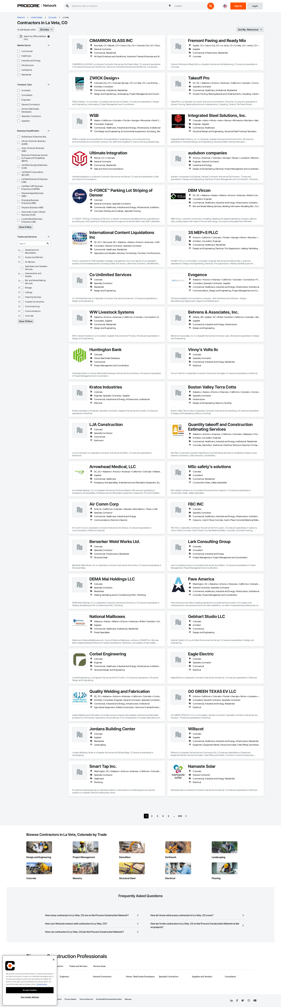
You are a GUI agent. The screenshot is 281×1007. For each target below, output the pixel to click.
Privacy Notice (70, 999)
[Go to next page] (186, 816)
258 (180, 816)
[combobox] (189, 6)
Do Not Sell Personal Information (109, 999)
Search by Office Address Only (35, 37)
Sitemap (128, 999)
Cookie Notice (41, 984)
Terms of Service (86, 999)
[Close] (53, 959)
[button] (18, 51)
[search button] (210, 6)
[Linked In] (231, 1000)
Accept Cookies (30, 990)
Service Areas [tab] (99, 966)
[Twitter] (242, 1000)
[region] (29, 980)
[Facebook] (237, 1000)
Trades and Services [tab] (78, 966)
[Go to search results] (47, 243)
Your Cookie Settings (30, 997)
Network (49, 5)
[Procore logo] (29, 6)
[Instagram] (248, 1000)
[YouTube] (254, 1000)
